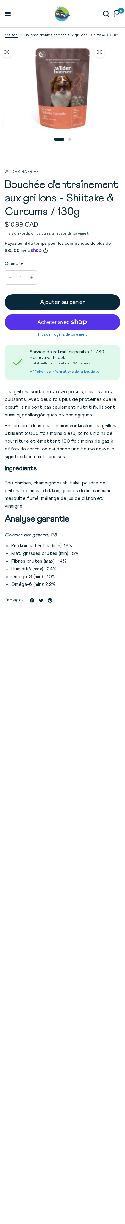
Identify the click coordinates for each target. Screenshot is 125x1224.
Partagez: (14, 600)
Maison (11, 35)
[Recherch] (106, 14)
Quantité (14, 264)
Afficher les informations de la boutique (64, 372)
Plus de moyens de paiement (62, 335)
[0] (116, 14)
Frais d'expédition (20, 233)
